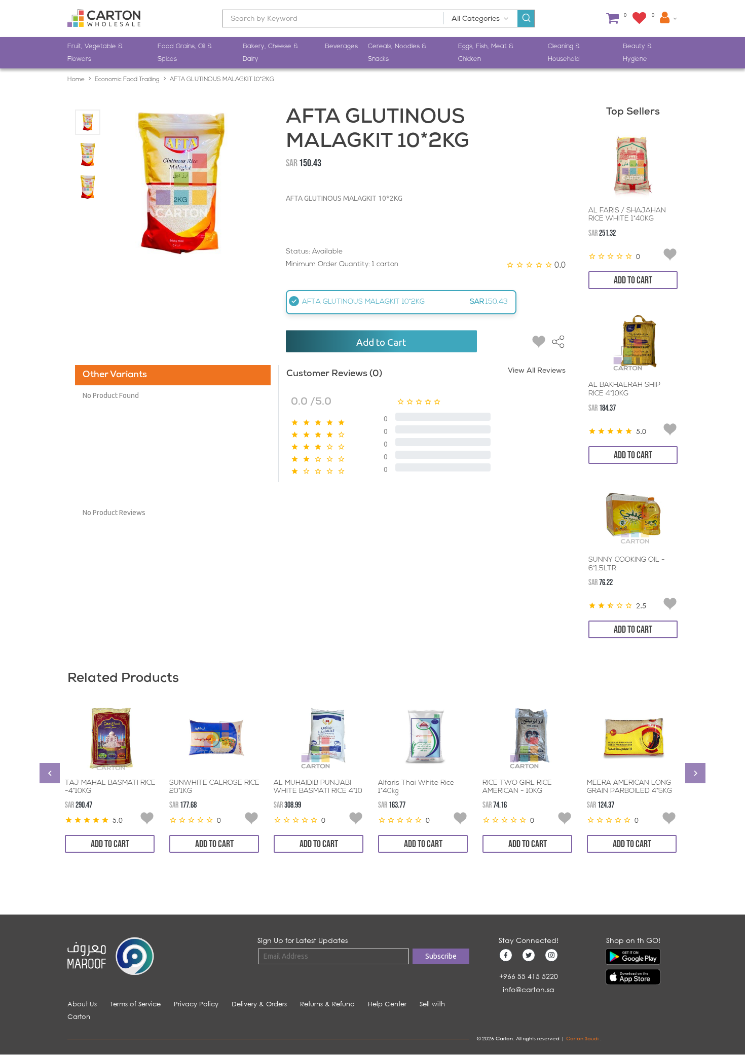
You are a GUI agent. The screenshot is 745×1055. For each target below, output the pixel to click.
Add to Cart (381, 342)
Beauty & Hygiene (637, 52)
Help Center (387, 1004)
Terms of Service (135, 1004)
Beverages (341, 46)
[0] (612, 18)
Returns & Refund (327, 1004)
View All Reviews (537, 371)
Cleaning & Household (564, 52)
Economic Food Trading (127, 80)
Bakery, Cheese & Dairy (270, 52)
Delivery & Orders (259, 1004)
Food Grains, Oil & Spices (185, 52)
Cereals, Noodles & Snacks (397, 52)
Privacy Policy (196, 1004)
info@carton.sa (528, 989)
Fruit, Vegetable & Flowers (95, 52)
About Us (82, 1004)
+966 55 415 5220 (528, 976)
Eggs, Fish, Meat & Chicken (485, 52)
